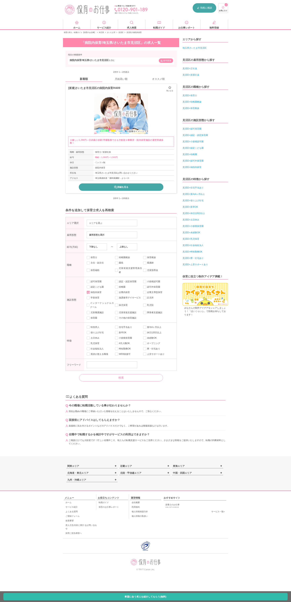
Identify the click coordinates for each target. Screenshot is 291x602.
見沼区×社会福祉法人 (193, 245)
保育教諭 (151, 257)
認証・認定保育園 (127, 281)
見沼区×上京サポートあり (195, 264)
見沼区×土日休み (191, 219)
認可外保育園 (153, 287)
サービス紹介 (72, 507)
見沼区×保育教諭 (191, 108)
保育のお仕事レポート (109, 507)
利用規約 (136, 507)
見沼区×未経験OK (191, 232)
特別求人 (95, 327)
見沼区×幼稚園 (190, 154)
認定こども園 (97, 287)
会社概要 (136, 502)
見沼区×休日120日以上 (194, 213)
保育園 (94, 318)
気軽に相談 (206, 7)
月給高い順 (121, 78)
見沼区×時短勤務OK (192, 251)
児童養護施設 (97, 312)
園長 (121, 263)
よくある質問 (72, 511)
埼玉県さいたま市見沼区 (195, 48)
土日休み (95, 338)
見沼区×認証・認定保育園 (195, 135)
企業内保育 (124, 292)
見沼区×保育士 (190, 95)
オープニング (153, 343)
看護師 (150, 263)
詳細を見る (122, 187)
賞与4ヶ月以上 (154, 327)
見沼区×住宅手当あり (193, 187)
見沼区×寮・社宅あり (193, 258)
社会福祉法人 (97, 348)
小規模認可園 (153, 281)
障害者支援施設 (154, 312)
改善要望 (70, 520)
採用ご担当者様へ (74, 533)
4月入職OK (124, 343)
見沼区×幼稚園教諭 (192, 102)
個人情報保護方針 (140, 511)
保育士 (94, 257)
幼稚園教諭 (124, 257)
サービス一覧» (218, 511)
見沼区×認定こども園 (193, 148)
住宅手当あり (125, 327)
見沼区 (120, 32)
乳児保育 (95, 343)
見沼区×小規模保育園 (193, 226)
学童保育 (95, 297)
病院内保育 (96, 292)
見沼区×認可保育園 (192, 128)
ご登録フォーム (73, 516)
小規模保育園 (125, 338)
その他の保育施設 (127, 318)
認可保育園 (96, 281)
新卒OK (122, 332)
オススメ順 (158, 78)
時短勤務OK (125, 348)
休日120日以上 (154, 332)
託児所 (150, 297)
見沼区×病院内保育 (192, 167)
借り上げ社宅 (97, 332)
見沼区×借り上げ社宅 (193, 200)
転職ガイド (104, 502)
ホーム (69, 502)
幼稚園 (122, 287)
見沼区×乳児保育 (191, 239)
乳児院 (150, 305)
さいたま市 (111, 32)
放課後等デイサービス (130, 297)
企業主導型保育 (154, 292)
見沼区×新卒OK (190, 207)
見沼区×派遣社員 (191, 75)
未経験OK (152, 338)
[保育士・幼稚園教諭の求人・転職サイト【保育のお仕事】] (87, 10)
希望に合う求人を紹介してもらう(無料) (145, 596)
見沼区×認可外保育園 (193, 160)
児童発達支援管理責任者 (130, 270)
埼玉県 (101, 32)
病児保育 (123, 305)
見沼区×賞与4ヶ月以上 (194, 194)
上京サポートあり (156, 354)
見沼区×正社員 (190, 68)
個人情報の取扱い (140, 516)
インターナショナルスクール (102, 305)
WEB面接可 (125, 354)
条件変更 (167, 60)
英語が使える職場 (99, 354)
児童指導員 (152, 270)
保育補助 (95, 270)
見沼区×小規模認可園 (193, 141)
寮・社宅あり (153, 348)
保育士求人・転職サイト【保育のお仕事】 (80, 32)
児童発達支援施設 (127, 312)
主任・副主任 (97, 263)
